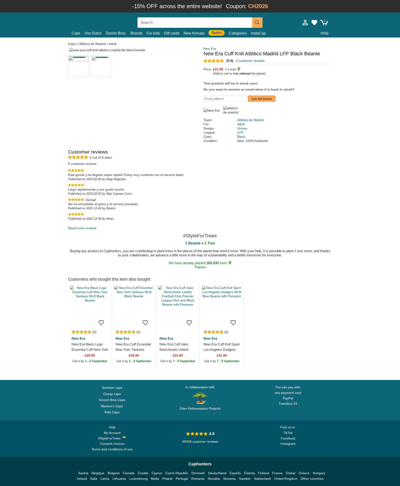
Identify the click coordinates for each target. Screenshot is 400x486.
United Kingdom (285, 478)
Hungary (319, 473)
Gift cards (171, 33)
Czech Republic (176, 473)
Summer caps (112, 387)
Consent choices (112, 443)
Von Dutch (93, 33)
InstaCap (258, 33)
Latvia (104, 478)
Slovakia (214, 478)
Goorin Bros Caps (112, 400)
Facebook (288, 438)
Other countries (312, 478)
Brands (136, 33)
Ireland (82, 478)
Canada (128, 473)
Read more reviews (82, 228)
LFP (240, 132)
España (235, 473)
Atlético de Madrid (92, 44)
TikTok (288, 433)
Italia (93, 478)
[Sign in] (305, 22)
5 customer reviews (250, 61)
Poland (167, 478)
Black (241, 136)
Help (324, 33)
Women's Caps (112, 406)
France (277, 473)
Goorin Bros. (116, 33)
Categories (238, 33)
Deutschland (217, 473)
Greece (304, 473)
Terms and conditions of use (112, 449)
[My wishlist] (314, 22)
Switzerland (262, 478)
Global (290, 473)
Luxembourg (138, 478)
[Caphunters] (112, 21)
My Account (112, 433)
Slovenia (229, 478)
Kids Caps (112, 412)
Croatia (143, 473)
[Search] (257, 22)
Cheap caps (112, 394)
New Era (209, 48)
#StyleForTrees (110, 438)
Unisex (242, 128)
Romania (197, 478)
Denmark (198, 473)
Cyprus (157, 473)
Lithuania (119, 478)
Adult (112, 44)
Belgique (98, 473)
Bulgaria (114, 473)
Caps (76, 33)
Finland (263, 473)
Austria (83, 473)
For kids (153, 33)
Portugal (182, 478)
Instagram (288, 443)
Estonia (249, 473)
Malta (155, 478)
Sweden (245, 478)
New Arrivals (194, 33)
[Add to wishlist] (101, 322)
